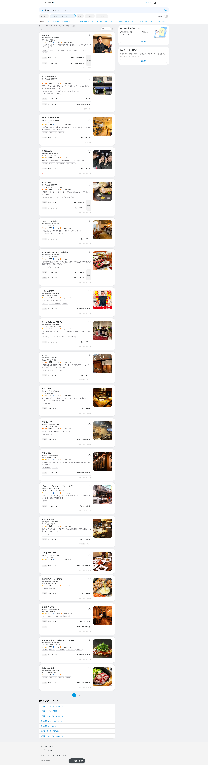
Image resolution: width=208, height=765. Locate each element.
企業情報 (63, 755)
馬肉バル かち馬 (48, 668)
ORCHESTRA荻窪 (49, 221)
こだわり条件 (101, 16)
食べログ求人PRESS (47, 746)
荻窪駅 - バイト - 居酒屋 (49, 711)
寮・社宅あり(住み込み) (147, 21)
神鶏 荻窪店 (46, 453)
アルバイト (56, 21)
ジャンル (89, 16)
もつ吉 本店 (46, 388)
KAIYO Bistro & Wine (50, 117)
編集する (144, 41)
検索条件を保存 (78, 761)
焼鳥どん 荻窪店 (48, 291)
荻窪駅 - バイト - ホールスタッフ (52, 706)
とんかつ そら (47, 182)
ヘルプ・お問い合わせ (47, 750)
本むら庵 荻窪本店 (49, 76)
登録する (144, 61)
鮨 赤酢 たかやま (48, 607)
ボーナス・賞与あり (131, 21)
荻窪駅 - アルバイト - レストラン (52, 716)
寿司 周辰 (45, 35)
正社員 (48, 21)
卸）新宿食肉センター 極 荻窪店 (55, 252)
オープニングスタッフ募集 (99, 21)
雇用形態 (43, 16)
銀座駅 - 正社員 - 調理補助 (50, 731)
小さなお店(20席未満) (116, 21)
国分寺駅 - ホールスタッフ (50, 726)
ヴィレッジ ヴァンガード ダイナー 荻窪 (57, 486)
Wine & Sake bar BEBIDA (52, 322)
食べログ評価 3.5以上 (68, 21)
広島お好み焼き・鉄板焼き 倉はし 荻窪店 (58, 640)
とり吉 (44, 355)
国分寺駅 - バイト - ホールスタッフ (53, 721)
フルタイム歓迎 (160, 21)
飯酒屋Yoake (47, 151)
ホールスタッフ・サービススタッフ (62, 16)
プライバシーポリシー (53, 755)
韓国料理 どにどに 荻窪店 (52, 579)
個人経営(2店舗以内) (83, 21)
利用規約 (43, 755)
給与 (79, 16)
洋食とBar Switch (49, 552)
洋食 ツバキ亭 (47, 422)
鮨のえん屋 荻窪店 (49, 519)
